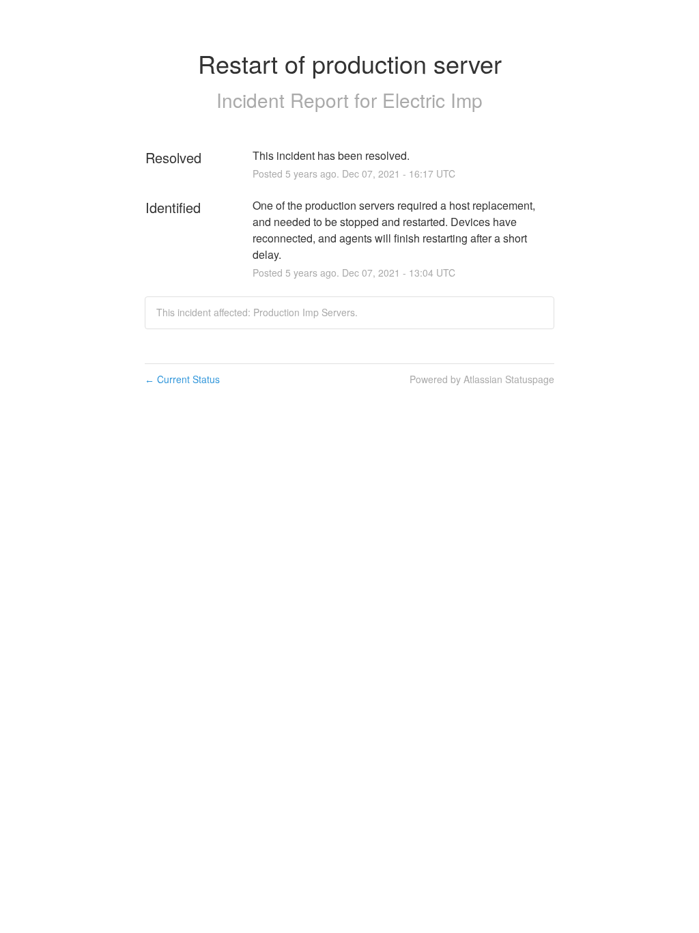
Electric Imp (432, 99)
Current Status (182, 379)
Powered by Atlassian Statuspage (482, 379)
